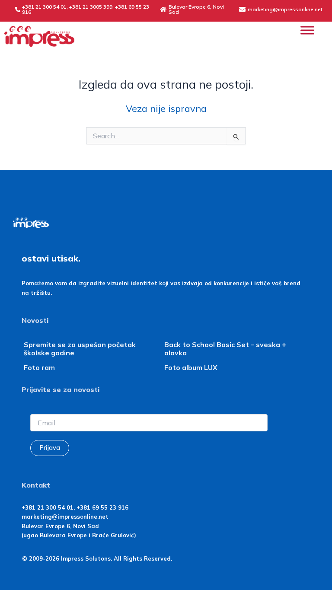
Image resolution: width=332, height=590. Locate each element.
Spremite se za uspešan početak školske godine (80, 348)
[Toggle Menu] (307, 30)
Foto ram (39, 367)
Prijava (49, 447)
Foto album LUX (190, 367)
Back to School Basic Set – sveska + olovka (225, 348)
